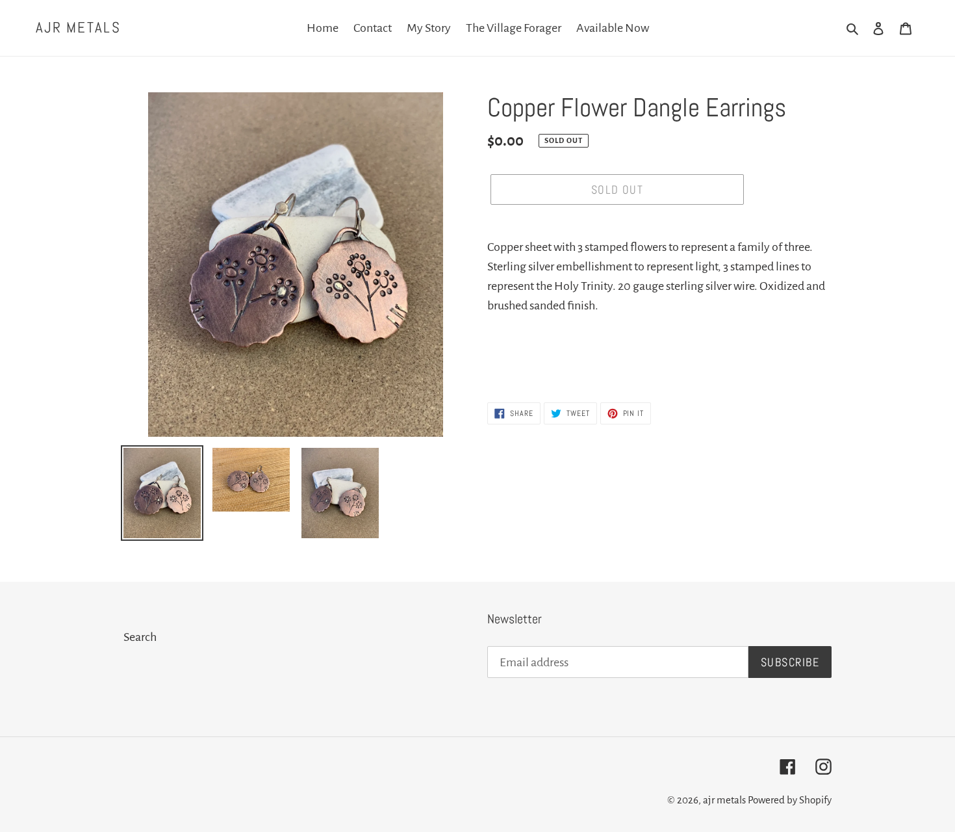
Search (140, 637)
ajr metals (78, 28)
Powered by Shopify (790, 799)
